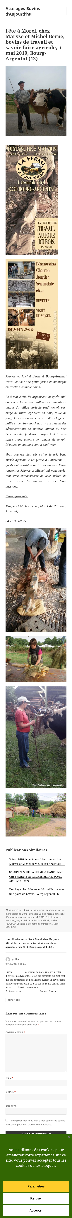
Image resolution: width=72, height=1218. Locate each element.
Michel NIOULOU (35, 910)
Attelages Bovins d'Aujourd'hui (23, 11)
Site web (11, 1106)
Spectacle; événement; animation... (35, 923)
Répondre (14, 1000)
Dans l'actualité (30, 913)
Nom (9, 1077)
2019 (41, 917)
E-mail (11, 1091)
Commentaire (15, 1032)
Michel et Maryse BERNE (36, 920)
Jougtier (19, 920)
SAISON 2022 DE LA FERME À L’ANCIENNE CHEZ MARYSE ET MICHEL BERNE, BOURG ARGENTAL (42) (36, 876)
